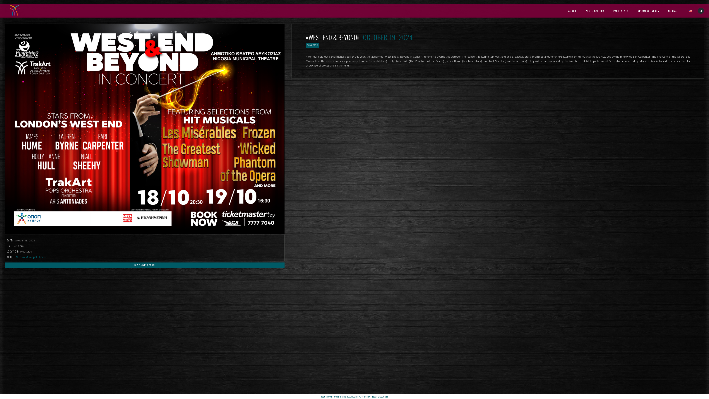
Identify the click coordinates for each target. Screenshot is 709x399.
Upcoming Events (648, 11)
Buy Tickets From (144, 265)
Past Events (620, 11)
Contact (673, 11)
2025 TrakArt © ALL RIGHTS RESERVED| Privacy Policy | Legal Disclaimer (354, 396)
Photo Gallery (594, 11)
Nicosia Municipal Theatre (31, 257)
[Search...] (701, 11)
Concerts (312, 45)
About (572, 11)
